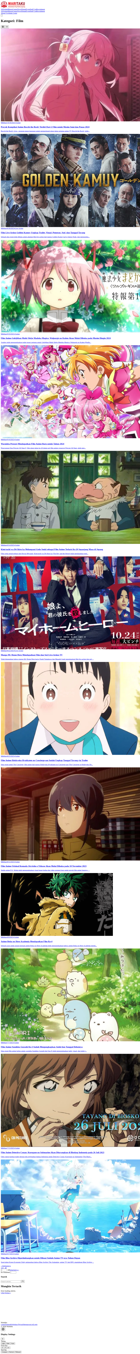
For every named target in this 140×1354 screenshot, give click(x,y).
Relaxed (18, 1352)
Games (15, 9)
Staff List (33, 9)
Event (28, 9)
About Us (4, 13)
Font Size (4, 1345)
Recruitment (40, 9)
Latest (3, 1324)
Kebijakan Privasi (17, 1324)
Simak (24, 9)
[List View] (7, 26)
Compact (4, 1352)
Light (3, 1343)
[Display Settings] (3, 1329)
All (2, 9)
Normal (11, 1352)
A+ (9, 1348)
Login (35, 1324)
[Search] (23, 1281)
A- (2, 1348)
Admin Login (12, 13)
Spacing (3, 1350)
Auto (12, 1343)
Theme (3, 1341)
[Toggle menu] (2, 15)
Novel (19, 9)
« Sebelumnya (6, 1266)
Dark (8, 1343)
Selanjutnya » (14, 1270)
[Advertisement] (17, 1307)
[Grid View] (3, 26)
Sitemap (25, 1324)
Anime (5, 9)
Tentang (8, 1324)
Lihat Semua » (6, 1293)
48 (6, 1268)
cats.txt (30, 1324)
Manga (10, 9)
